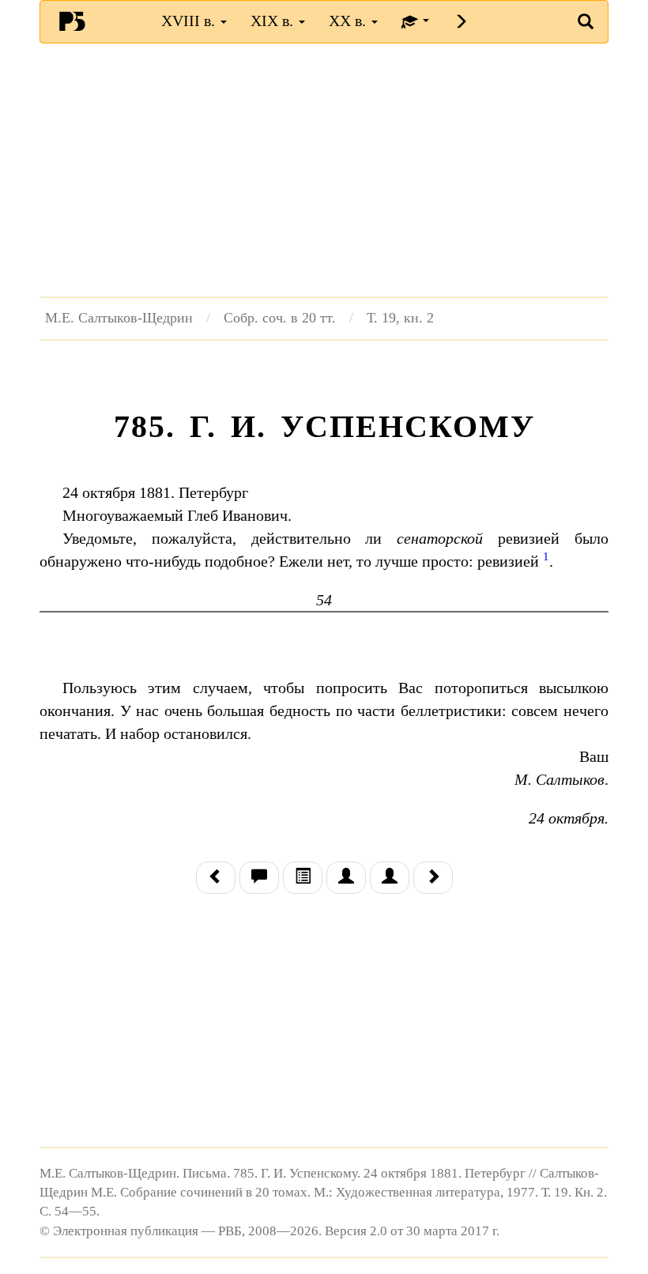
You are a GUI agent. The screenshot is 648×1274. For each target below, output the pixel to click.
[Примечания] (259, 877)
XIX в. (274, 20)
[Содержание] (302, 877)
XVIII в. (190, 20)
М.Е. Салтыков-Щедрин (119, 318)
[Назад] (215, 877)
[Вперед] (433, 877)
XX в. (349, 20)
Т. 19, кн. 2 (400, 318)
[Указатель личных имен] (389, 877)
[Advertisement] (324, 170)
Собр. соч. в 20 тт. (280, 318)
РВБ (72, 20)
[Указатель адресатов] (346, 877)
